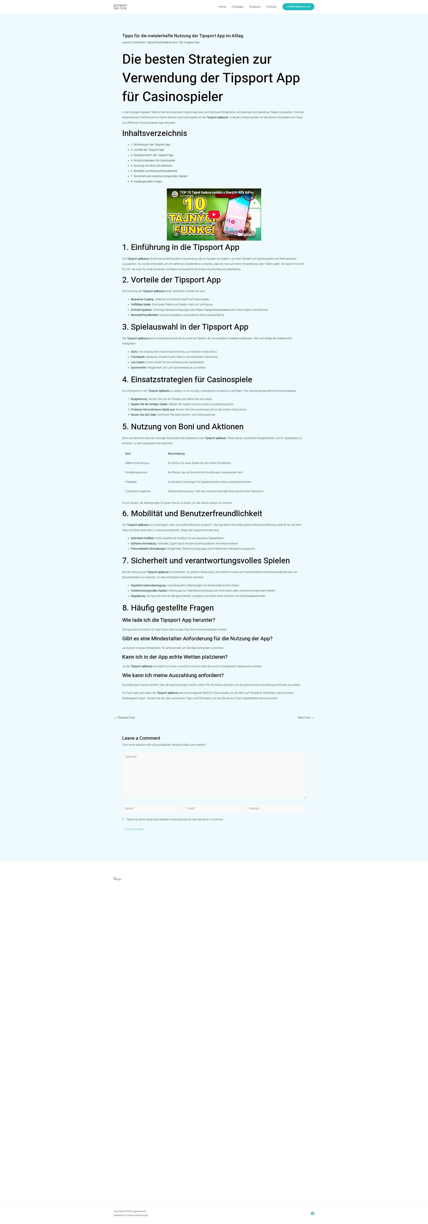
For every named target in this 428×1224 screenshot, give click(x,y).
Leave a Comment (133, 42)
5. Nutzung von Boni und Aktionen (151, 165)
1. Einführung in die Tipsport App (150, 144)
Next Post (306, 717)
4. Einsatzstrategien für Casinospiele (153, 160)
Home (222, 6)
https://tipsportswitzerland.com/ (216, 309)
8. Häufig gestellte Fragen (146, 181)
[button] (298, 6)
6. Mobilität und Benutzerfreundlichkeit (154, 171)
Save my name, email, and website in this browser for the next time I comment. (175, 819)
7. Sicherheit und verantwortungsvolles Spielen (159, 176)
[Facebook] (312, 1213)
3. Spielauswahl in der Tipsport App (152, 155)
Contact (271, 6)
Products (255, 6)
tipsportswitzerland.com (162, 42)
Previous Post (124, 717)
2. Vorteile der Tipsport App (147, 149)
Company (238, 6)
